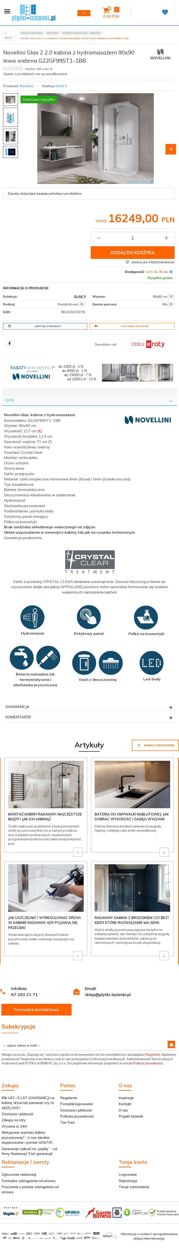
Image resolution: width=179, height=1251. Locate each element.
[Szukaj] (83, 13)
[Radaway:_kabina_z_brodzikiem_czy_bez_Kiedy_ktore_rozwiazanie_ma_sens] (164, 955)
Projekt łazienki (131, 1116)
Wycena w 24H (14, 1126)
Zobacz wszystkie (158, 745)
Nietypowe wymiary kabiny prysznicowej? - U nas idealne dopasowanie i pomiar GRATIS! (27, 1137)
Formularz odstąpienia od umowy (29, 1181)
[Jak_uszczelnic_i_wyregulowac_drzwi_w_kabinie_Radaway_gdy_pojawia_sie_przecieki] (77, 955)
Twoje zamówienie (134, 1187)
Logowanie (128, 1174)
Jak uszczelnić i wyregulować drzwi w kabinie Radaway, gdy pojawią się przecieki (44, 922)
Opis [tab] (9, 400)
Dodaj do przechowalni (153, 262)
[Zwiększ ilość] (166, 238)
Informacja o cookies (136, 1234)
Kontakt (125, 1104)
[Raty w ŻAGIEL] (147, 344)
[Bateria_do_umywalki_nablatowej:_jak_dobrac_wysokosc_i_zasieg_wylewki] (164, 852)
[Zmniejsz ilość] (99, 238)
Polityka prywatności (77, 1116)
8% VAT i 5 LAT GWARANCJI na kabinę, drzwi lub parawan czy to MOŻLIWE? (28, 1103)
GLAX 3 (61, 86)
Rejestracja (128, 1181)
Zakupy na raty (14, 1120)
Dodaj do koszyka (132, 252)
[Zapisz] (171, 1044)
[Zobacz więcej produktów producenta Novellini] (160, 54)
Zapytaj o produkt (47, 326)
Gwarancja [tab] (17, 706)
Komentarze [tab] (18, 717)
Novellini (26, 86)
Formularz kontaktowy (36, 1009)
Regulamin (153, 1054)
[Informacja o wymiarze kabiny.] (171, 296)
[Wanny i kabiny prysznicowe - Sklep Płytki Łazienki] (33, 12)
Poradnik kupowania (76, 1104)
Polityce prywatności (148, 1063)
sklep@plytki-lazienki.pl (108, 994)
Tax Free (67, 1122)
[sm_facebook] (9, 343)
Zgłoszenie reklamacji (19, 1174)
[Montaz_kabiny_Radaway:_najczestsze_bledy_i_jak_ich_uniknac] (77, 852)
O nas (123, 1110)
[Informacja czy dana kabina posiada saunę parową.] (171, 304)
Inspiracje (126, 1098)
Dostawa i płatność (135, 326)
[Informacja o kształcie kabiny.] (82, 304)
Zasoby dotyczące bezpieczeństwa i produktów (45, 193)
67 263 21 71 (24, 994)
